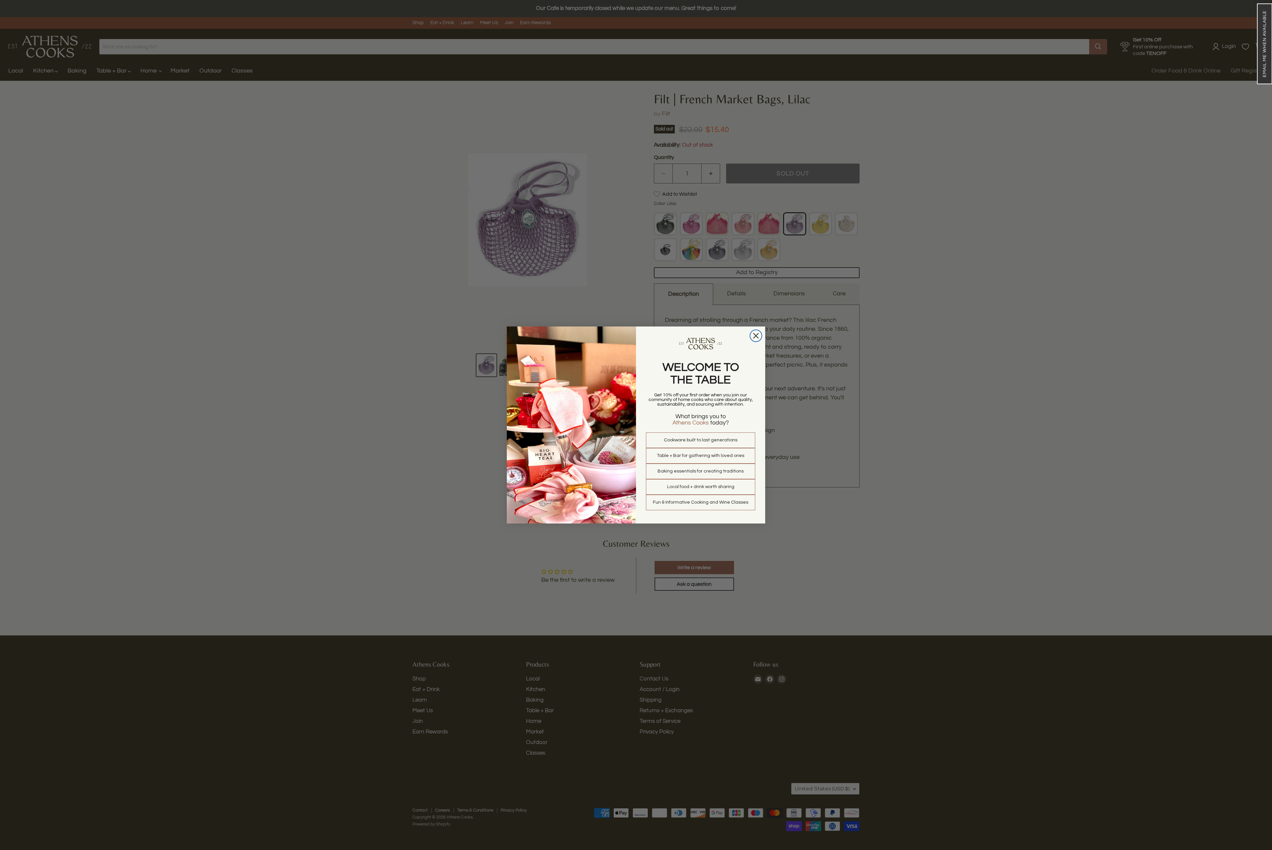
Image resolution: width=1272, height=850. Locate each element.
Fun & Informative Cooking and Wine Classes (700, 502)
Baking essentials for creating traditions (701, 471)
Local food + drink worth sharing (700, 486)
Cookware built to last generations (700, 440)
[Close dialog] (756, 336)
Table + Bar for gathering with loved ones (700, 455)
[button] (1264, 43)
